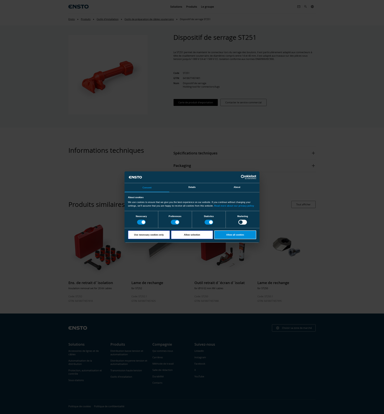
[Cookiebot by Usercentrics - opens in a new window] (243, 177)
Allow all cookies (235, 234)
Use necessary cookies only (149, 234)
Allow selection (192, 234)
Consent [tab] (147, 187)
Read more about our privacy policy (234, 205)
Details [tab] (192, 187)
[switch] (175, 222)
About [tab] (237, 187)
